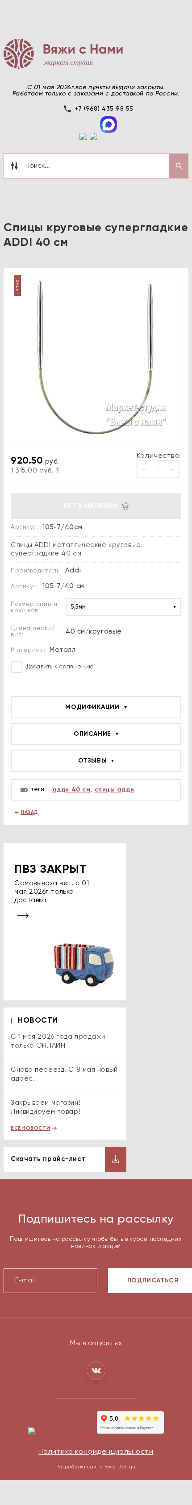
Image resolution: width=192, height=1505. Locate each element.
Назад (29, 812)
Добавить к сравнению (59, 667)
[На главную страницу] (63, 53)
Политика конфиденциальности (95, 1451)
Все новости (30, 1128)
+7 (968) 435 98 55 (104, 109)
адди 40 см (71, 790)
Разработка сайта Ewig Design (96, 1466)
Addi (73, 570)
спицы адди (114, 790)
